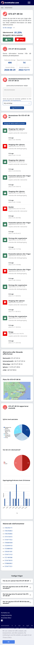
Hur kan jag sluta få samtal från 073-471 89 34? (16, 595)
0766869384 (8, 543)
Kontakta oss (5, 613)
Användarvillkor (6, 618)
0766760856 (8, 534)
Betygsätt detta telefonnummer (14, 123)
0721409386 (8, 557)
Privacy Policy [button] (7, 637)
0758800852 (8, 563)
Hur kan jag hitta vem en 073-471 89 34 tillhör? (15, 587)
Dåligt (22, 39)
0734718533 (8, 560)
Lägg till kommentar (17, 108)
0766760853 (8, 531)
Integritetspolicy (17, 100)
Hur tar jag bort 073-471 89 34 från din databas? (16, 602)
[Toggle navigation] (29, 2)
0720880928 (8, 549)
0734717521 (8, 566)
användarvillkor (6, 100)
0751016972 (8, 537)
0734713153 (8, 554)
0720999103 (8, 546)
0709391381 (8, 552)
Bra (9, 39)
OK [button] (9, 642)
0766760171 (8, 528)
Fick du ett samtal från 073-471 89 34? (16, 581)
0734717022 (8, 540)
